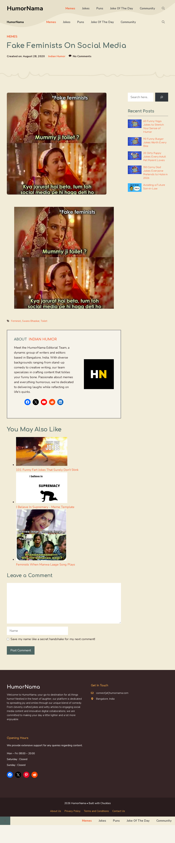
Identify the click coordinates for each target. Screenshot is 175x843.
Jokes (86, 8)
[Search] (161, 97)
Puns (99, 8)
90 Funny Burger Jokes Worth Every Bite (154, 143)
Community (147, 8)
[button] (163, 8)
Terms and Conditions (96, 811)
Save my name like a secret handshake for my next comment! (53, 639)
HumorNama (25, 8)
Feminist (16, 321)
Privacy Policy (72, 811)
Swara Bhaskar (30, 321)
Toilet (44, 321)
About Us (55, 811)
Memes (70, 8)
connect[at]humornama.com (112, 693)
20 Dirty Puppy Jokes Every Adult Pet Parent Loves (154, 157)
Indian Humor (56, 56)
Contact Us (118, 811)
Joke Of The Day (121, 8)
